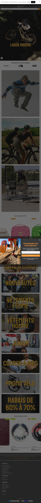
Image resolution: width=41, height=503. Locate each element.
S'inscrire (30, 255)
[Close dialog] (40, 240)
